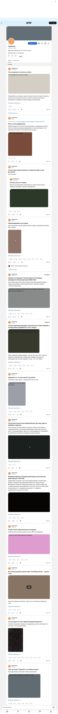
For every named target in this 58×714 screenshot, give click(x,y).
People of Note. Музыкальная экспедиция (22, 529)
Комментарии (15, 60)
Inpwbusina (14, 68)
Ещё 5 (20, 56)
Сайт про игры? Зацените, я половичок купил (23, 669)
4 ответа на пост (12, 113)
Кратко (47, 274)
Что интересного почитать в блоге (20, 72)
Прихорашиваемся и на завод (18, 223)
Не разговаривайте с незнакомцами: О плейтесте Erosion (30, 121)
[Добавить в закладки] (13, 369)
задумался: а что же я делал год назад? (21, 377)
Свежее (10, 64)
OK (53, 707)
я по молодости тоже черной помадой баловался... (25, 622)
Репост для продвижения (16, 124)
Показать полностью (14, 103)
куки (11, 707)
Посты (9, 60)
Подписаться (32, 43)
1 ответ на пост (12, 269)
